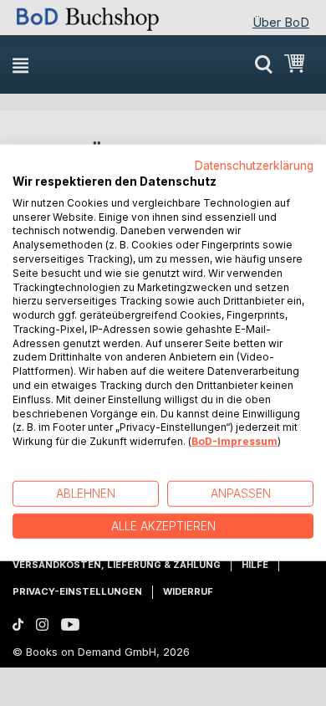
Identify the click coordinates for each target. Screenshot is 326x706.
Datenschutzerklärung (254, 165)
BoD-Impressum (234, 441)
